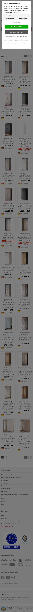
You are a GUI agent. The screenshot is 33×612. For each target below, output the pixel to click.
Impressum (25, 40)
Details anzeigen (16, 22)
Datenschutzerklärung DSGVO (16, 43)
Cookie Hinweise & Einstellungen (12, 40)
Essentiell (10, 18)
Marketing (23, 18)
